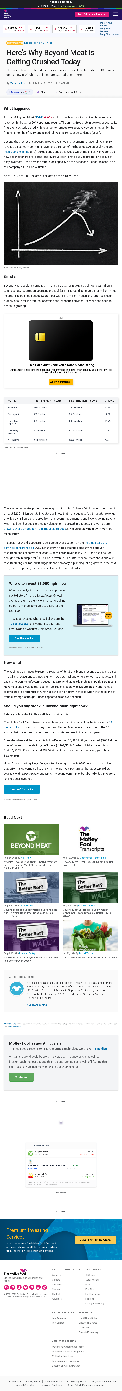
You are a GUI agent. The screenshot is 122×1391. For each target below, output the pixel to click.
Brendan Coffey (86, 905)
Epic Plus (89, 1289)
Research (57, 1284)
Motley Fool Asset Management (68, 1347)
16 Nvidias (100, 1048)
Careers (56, 1280)
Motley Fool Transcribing (93, 857)
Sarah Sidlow (26, 905)
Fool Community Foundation (66, 1361)
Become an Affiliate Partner (66, 1366)
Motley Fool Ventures (62, 1356)
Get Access (32, 1168)
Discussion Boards (88, 1323)
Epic (87, 1284)
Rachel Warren (86, 953)
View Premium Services (95, 1240)
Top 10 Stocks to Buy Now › (92, 14)
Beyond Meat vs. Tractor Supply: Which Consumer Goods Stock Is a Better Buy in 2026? (87, 913)
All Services (91, 1275)
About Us (56, 1275)
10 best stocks (18, 623)
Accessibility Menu (61, 1)
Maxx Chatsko (18, 83)
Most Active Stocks (106, 24)
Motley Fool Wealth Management (68, 1351)
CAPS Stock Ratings (89, 1318)
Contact (56, 1294)
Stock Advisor (92, 1280)
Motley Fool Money (94, 1303)
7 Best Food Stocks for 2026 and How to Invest (90, 957)
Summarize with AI (68, 92)
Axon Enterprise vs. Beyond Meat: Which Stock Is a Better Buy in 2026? (31, 959)
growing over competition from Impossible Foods (35, 528)
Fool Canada (58, 1323)
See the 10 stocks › (22, 789)
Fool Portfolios (92, 1294)
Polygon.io (40, 1297)
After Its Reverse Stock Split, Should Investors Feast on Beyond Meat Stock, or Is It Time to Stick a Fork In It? (30, 865)
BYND (39, 117)
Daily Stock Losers (109, 34)
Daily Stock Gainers (106, 30)
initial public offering (16, 151)
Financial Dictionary (88, 1332)
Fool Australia (59, 1318)
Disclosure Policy (53, 1381)
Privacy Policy (33, 1381)
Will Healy (25, 857)
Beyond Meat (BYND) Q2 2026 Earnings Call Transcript (88, 863)
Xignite (28, 1297)
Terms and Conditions (51, 1385)
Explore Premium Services (38, 43)
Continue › (21, 1077)
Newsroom (57, 1289)
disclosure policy (16, 1026)
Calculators (84, 1327)
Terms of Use (14, 1381)
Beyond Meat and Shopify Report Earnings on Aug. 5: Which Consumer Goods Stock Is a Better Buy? (30, 913)
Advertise (57, 1299)
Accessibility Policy (76, 1381)
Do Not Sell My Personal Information (86, 1385)
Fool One (89, 1299)
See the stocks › (24, 638)
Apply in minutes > (61, 381)
